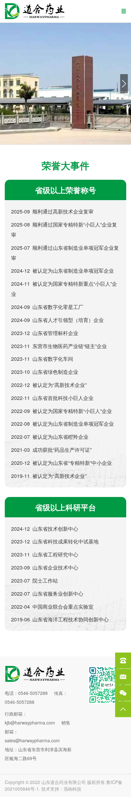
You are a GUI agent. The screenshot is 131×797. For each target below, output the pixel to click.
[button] (124, 83)
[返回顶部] (123, 709)
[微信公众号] (123, 693)
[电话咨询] (123, 661)
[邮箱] (123, 677)
